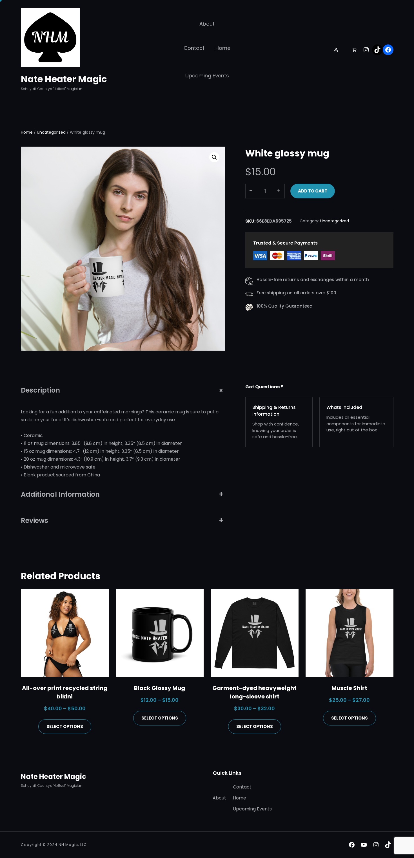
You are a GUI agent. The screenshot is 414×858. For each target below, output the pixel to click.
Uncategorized (51, 132)
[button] (214, 157)
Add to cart (312, 191)
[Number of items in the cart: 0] (354, 50)
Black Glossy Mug (159, 688)
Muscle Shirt (349, 688)
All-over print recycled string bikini (64, 692)
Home (27, 132)
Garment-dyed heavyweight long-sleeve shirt (254, 692)
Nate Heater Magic (64, 79)
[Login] (336, 50)
